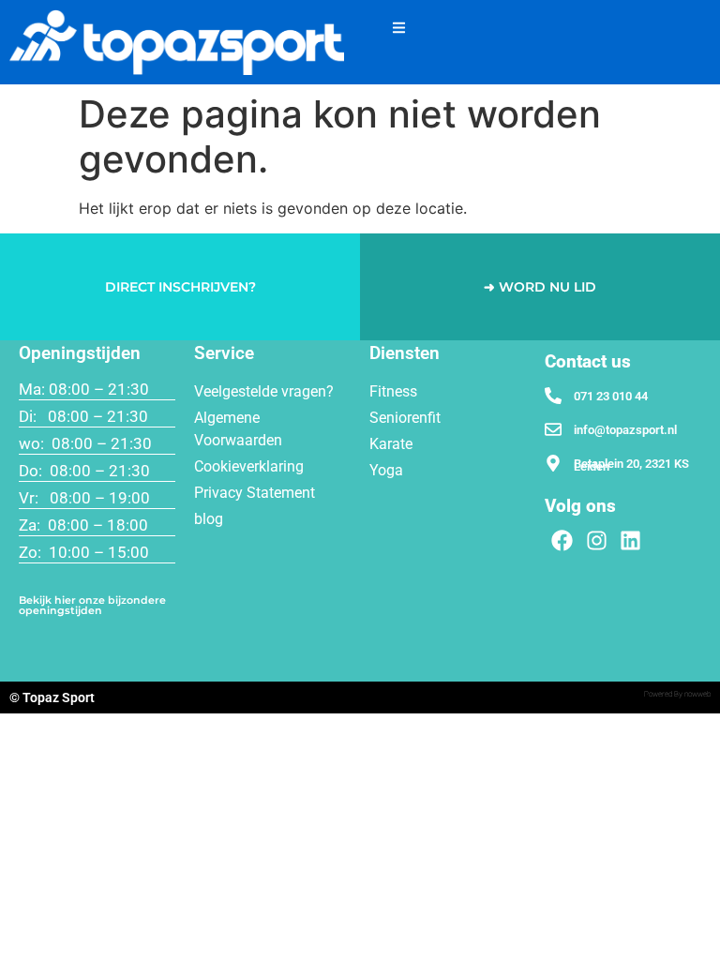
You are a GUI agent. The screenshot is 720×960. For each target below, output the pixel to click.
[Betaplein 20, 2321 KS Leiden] (553, 463)
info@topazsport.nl (625, 430)
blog (208, 519)
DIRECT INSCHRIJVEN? (180, 286)
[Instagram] (596, 540)
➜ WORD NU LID (540, 286)
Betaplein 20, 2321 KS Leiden (631, 465)
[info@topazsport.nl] (553, 429)
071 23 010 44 (611, 396)
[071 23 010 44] (553, 395)
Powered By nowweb (677, 694)
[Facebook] (562, 540)
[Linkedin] (631, 540)
